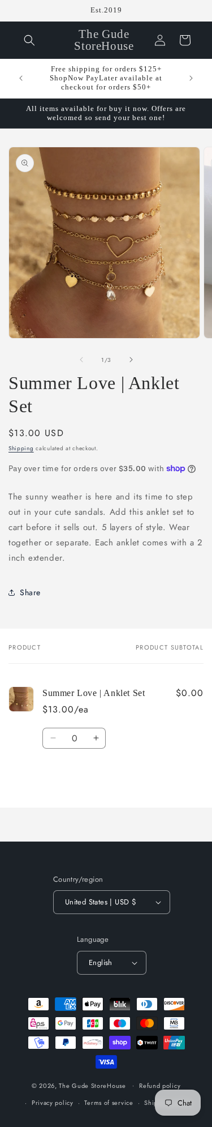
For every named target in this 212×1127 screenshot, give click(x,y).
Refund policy (159, 1085)
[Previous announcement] (20, 78)
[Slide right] (131, 359)
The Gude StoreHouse (92, 1085)
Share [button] (30, 592)
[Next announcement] (191, 78)
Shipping (21, 448)
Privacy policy (52, 1102)
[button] (29, 40)
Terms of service (108, 1102)
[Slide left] (81, 359)
